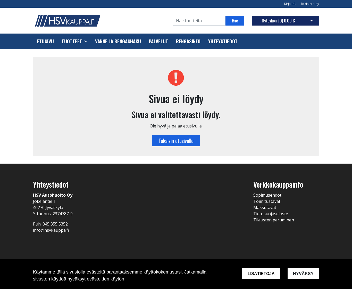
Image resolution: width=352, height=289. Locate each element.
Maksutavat (264, 207)
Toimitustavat (266, 201)
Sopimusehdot (267, 195)
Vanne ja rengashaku (118, 41)
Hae (235, 21)
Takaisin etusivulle (176, 141)
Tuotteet (72, 41)
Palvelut (158, 41)
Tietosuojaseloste (270, 213)
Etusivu (45, 41)
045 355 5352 (55, 224)
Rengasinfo (188, 41)
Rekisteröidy (310, 4)
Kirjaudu (290, 4)
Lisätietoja (261, 273)
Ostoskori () (278, 21)
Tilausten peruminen (273, 220)
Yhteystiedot (223, 41)
